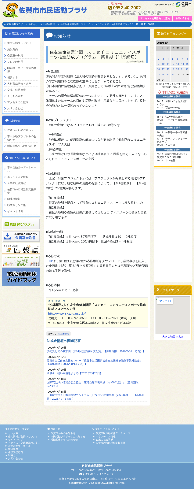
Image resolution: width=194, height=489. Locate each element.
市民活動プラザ (15, 24)
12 (172, 63)
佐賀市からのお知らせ (20, 130)
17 (163, 69)
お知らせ (33, 24)
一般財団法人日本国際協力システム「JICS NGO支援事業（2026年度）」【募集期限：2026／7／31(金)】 (95, 396)
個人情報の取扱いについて (23, 436)
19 (172, 69)
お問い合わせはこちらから (98, 474)
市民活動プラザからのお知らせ (21, 138)
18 (168, 69)
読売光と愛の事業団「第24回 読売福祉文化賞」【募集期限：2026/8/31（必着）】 (96, 351)
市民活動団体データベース (21, 169)
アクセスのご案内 (17, 102)
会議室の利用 (15, 55)
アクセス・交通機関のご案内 (24, 442)
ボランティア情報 (17, 177)
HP (51, 261)
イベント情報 (15, 211)
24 (163, 74)
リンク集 (13, 433)
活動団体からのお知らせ (21, 145)
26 (172, 74)
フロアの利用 (15, 61)
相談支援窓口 (15, 452)
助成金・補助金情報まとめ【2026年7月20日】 (74, 373)
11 (168, 63)
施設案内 (12, 49)
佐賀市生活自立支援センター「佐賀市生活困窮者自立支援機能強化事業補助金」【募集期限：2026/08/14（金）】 (94, 362)
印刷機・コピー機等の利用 (21, 69)
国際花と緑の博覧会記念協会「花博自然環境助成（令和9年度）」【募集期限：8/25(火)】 (94, 384)
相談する (12, 77)
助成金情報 (49, 24)
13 (177, 63)
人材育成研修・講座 (19, 83)
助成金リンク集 (16, 205)
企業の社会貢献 (16, 183)
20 (177, 69)
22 (187, 69)
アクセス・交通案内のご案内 (155, 18)
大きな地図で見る (172, 336)
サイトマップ (15, 439)
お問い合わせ (182, 18)
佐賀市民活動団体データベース (113, 433)
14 (182, 63)
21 (182, 69)
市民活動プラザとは (19, 43)
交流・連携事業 (16, 89)
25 (168, 74)
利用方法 (13, 455)
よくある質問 (15, 96)
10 (163, 63)
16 (158, 69)
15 (187, 63)
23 (158, 74)
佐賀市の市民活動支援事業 (21, 191)
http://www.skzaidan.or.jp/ (67, 313)
